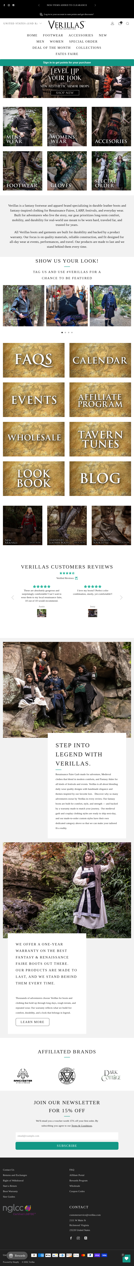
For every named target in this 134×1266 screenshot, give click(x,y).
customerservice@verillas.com (85, 1215)
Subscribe (67, 1145)
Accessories (81, 35)
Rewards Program (78, 1180)
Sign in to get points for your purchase (67, 62)
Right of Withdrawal (13, 1180)
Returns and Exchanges (15, 1175)
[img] (67, 573)
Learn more (32, 1022)
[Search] (127, 23)
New (103, 35)
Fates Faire (67, 54)
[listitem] (87, 5)
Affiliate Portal (76, 1175)
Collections (88, 47)
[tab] (62, 332)
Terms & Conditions (81, 1125)
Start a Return (10, 1186)
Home (32, 35)
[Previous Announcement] (39, 5)
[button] (13, 597)
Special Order (83, 41)
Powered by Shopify (11, 1262)
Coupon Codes (77, 1191)
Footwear (53, 35)
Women (57, 41)
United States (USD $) (20, 23)
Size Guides (9, 1196)
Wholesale (74, 1186)
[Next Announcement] (95, 5)
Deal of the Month (52, 47)
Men (40, 41)
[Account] (112, 23)
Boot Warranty (10, 1191)
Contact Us (8, 1169)
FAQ (71, 1169)
